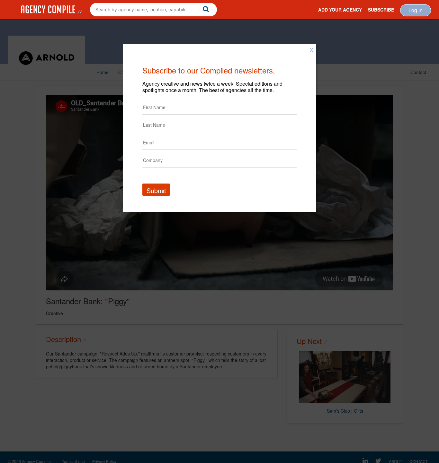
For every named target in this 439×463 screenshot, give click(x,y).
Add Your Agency (340, 9)
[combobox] (153, 9)
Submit (156, 190)
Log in (415, 10)
